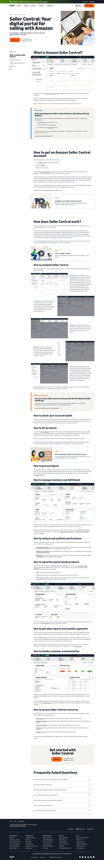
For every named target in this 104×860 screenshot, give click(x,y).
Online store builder (47, 837)
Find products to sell (80, 846)
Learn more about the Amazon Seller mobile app (47, 408)
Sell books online (13, 848)
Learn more (35, 824)
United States (81, 829)
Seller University (62, 839)
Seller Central (79, 839)
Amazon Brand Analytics (48, 846)
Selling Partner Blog (63, 837)
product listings (45, 431)
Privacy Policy (42, 857)
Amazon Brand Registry (48, 839)
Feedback (91, 829)
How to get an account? (15, 60)
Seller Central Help (63, 841)
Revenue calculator (80, 848)
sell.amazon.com (42, 162)
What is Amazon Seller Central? (18, 56)
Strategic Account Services (31, 846)
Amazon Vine (51, 127)
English (71, 829)
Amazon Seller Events (64, 844)
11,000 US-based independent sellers (43, 853)
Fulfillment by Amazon (30, 837)
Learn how (45, 1)
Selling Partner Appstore (81, 844)
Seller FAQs (61, 846)
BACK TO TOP (13, 52)
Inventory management (15, 844)
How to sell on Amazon (14, 839)
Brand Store (43, 122)
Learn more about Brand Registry (43, 136)
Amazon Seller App (80, 841)
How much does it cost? (15, 841)
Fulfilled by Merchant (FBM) (82, 531)
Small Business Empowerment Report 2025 (18, 825)
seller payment (78, 646)
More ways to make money (65, 848)
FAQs (11, 69)
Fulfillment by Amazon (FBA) (66, 531)
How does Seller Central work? (17, 63)
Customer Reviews (47, 844)
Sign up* (15, 40)
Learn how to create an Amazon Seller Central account (47, 190)
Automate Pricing (38, 475)
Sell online (12, 837)
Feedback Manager (47, 703)
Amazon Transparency (48, 841)
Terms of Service (34, 857)
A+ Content (52, 124)
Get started (12, 66)
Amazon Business (29, 844)
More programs (29, 848)
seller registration (45, 171)
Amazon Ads (28, 839)
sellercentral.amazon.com (51, 93)
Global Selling (28, 841)
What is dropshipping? (14, 846)
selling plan (42, 165)
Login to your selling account (82, 837)
